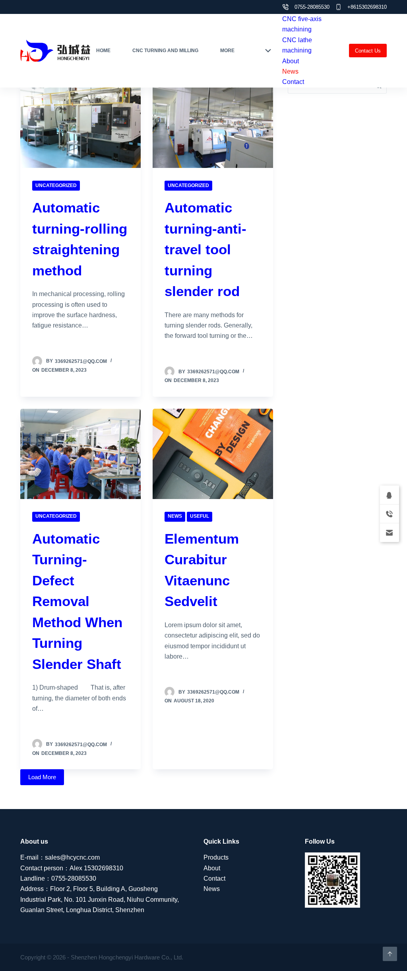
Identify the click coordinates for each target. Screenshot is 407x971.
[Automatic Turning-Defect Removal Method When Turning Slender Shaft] (80, 454)
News (175, 516)
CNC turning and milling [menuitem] (165, 50)
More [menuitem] (227, 50)
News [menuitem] (290, 71)
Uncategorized (56, 185)
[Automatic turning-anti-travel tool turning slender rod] (213, 123)
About (212, 868)
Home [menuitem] (103, 50)
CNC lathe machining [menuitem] (297, 45)
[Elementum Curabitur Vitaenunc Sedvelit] (213, 454)
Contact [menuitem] (293, 81)
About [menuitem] (290, 61)
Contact (214, 878)
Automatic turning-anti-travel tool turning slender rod (205, 249)
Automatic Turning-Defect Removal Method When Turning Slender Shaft (77, 601)
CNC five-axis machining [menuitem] (302, 24)
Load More (42, 777)
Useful (199, 516)
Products (216, 857)
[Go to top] (390, 954)
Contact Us (368, 51)
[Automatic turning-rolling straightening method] (80, 123)
